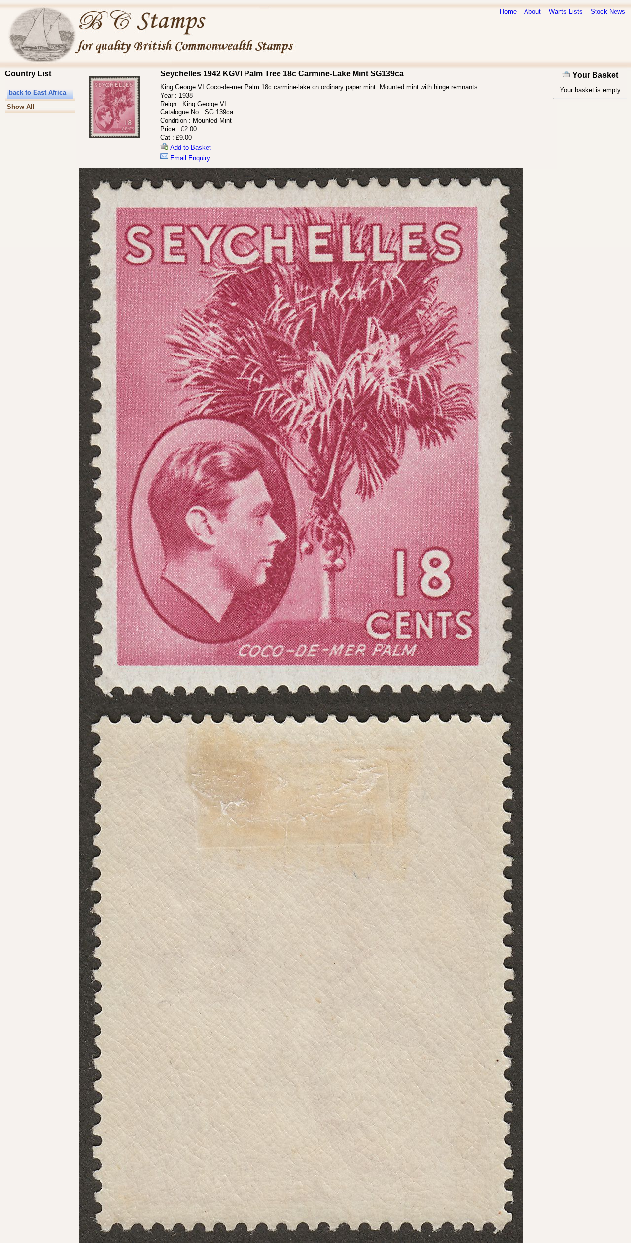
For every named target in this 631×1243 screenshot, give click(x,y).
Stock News (608, 11)
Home (508, 11)
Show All (21, 106)
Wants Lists (566, 11)
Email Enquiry (189, 158)
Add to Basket (189, 147)
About (532, 11)
